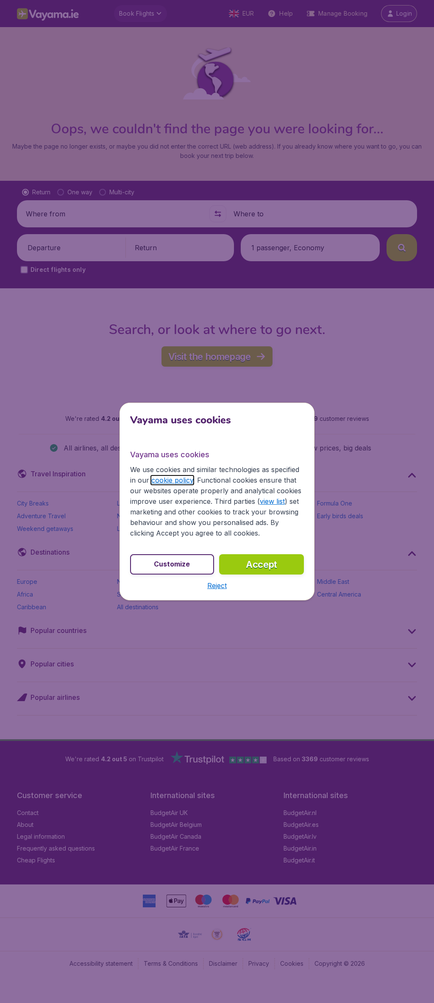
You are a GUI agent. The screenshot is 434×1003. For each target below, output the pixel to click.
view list (272, 501)
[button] (217, 585)
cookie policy (172, 480)
